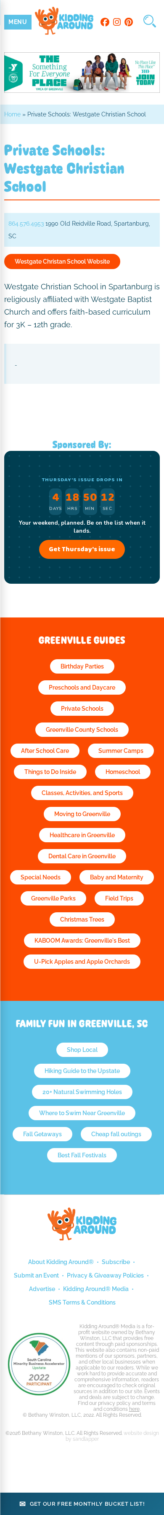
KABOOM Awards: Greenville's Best (82, 940)
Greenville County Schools (82, 729)
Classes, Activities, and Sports (82, 793)
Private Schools (82, 708)
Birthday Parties (82, 666)
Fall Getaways (42, 1134)
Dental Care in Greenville (82, 856)
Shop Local (82, 1049)
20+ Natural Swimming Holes (82, 1092)
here (134, 1409)
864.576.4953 (26, 223)
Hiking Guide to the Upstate (82, 1071)
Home (12, 114)
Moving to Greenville (82, 814)
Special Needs (41, 877)
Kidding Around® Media (96, 1289)
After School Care (45, 750)
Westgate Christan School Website (62, 261)
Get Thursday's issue (82, 549)
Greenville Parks (53, 898)
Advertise (42, 1289)
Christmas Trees (82, 919)
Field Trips (119, 898)
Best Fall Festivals (82, 1155)
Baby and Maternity (116, 877)
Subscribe (116, 1262)
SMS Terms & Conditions (82, 1302)
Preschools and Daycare (82, 687)
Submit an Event (36, 1275)
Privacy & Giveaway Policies (105, 1275)
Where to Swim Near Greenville (82, 1113)
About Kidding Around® (61, 1262)
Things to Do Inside (50, 771)
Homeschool (123, 771)
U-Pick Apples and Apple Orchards (82, 961)
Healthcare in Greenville (82, 835)
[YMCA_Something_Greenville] (82, 90)
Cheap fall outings (116, 1134)
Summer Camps (120, 750)
